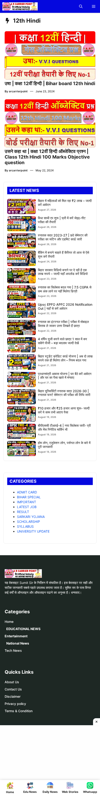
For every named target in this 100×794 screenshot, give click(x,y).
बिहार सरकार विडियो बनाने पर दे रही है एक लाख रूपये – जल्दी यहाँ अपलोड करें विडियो (63, 272)
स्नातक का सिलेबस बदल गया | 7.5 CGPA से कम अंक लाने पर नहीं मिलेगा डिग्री (64, 289)
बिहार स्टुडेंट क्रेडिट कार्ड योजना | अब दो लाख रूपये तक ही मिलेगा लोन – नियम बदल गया (65, 358)
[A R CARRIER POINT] (20, 6)
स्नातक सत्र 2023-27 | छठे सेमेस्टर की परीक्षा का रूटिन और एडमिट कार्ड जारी (62, 237)
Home (9, 622)
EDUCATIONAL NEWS (23, 629)
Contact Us (13, 689)
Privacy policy (15, 704)
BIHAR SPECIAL (29, 497)
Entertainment (16, 636)
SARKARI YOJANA (31, 517)
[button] (80, 6)
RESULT (23, 512)
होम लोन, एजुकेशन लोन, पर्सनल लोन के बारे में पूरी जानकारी (64, 445)
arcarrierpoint (18, 91)
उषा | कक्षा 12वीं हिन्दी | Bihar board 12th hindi (50, 83)
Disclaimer (12, 696)
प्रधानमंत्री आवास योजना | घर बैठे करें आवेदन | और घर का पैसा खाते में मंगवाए (64, 376)
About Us (12, 682)
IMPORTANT (26, 502)
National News (17, 643)
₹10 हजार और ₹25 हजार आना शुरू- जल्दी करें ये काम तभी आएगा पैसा (64, 410)
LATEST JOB (27, 507)
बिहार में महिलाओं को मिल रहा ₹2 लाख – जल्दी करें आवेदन (65, 203)
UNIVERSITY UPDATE (33, 531)
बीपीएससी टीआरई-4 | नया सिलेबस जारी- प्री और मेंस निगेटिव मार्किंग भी (64, 427)
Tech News (13, 650)
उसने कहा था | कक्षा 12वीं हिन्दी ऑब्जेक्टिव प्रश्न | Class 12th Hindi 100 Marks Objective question (47, 157)
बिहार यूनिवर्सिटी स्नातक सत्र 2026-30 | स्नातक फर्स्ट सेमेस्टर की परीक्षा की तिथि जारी (64, 393)
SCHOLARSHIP (28, 522)
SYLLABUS (25, 526)
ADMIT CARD (27, 492)
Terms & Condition (19, 711)
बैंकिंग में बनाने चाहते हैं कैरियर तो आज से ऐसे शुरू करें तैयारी (63, 254)
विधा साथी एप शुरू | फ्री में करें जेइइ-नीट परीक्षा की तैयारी (62, 220)
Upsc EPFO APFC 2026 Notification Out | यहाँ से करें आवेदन (65, 306)
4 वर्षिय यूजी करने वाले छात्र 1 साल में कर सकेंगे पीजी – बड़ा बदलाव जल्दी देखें (62, 341)
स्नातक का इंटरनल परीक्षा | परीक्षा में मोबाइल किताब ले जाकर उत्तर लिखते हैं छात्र (63, 324)
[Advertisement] (51, 759)
